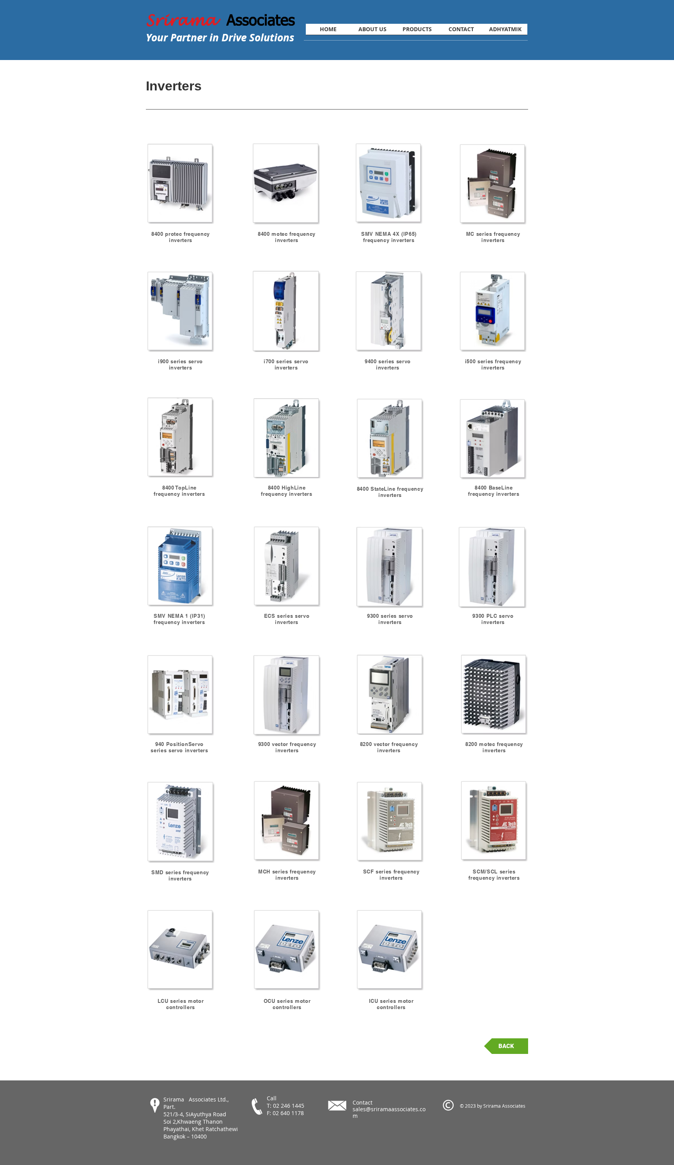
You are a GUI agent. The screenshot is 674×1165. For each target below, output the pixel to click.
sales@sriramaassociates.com (389, 1112)
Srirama (186, 20)
